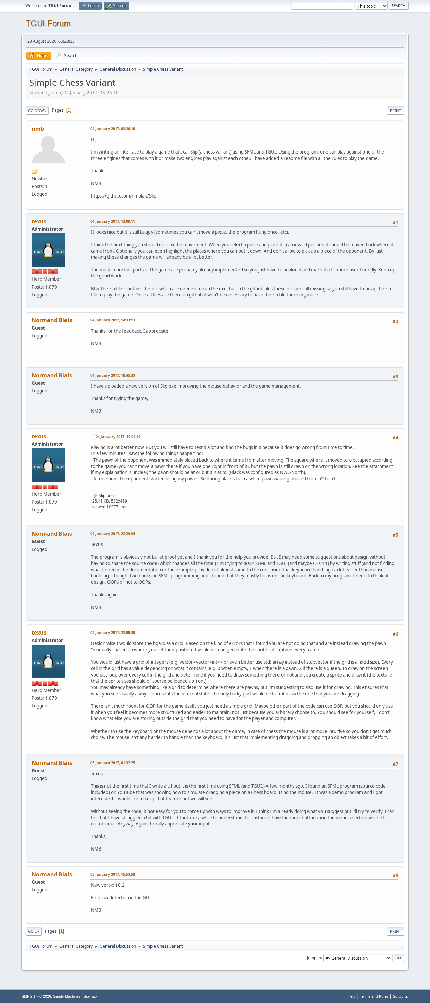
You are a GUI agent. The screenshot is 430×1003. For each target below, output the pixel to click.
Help (352, 996)
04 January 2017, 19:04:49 (118, 436)
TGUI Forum (48, 23)
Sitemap (90, 996)
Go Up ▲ (400, 996)
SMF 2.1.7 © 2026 (36, 996)
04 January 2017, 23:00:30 (112, 632)
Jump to (314, 957)
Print (395, 110)
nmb (38, 128)
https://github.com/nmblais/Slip (123, 196)
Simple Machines (67, 996)
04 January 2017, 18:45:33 (112, 375)
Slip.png (106, 495)
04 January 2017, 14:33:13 (112, 319)
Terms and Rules (374, 996)
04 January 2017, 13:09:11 (112, 221)
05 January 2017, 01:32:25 (112, 762)
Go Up (34, 931)
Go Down (37, 110)
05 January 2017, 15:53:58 (112, 874)
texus (39, 221)
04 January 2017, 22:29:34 (112, 533)
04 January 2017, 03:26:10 (112, 128)
